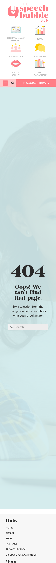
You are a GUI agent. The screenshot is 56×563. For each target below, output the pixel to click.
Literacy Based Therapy (16, 39)
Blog (9, 538)
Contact (11, 543)
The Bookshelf (40, 73)
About (10, 532)
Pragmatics (16, 56)
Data (40, 39)
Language (40, 56)
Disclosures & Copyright (22, 554)
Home (9, 527)
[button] (5, 83)
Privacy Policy (15, 549)
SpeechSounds (16, 73)
